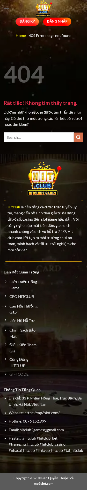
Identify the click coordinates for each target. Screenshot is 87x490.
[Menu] (6, 8)
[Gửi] (78, 137)
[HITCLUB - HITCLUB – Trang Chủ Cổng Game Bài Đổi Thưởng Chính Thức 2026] (43, 8)
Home (21, 35)
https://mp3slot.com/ (42, 412)
